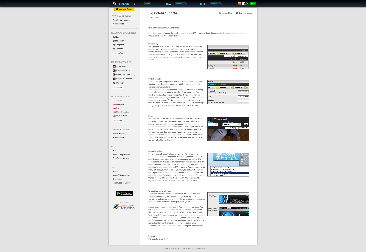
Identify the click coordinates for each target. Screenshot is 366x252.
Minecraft (120, 83)
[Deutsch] (146, 3)
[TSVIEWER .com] (114, 3)
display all (118, 87)
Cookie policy (201, 248)
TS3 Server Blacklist (121, 158)
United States (121, 115)
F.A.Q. (115, 150)
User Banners (118, 137)
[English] (149, 3)
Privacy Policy (188, 248)
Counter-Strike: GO (123, 70)
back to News (227, 13)
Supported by (124, 203)
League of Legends (124, 78)
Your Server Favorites (121, 20)
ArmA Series (121, 66)
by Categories (118, 44)
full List (116, 37)
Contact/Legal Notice (121, 154)
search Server (119, 53)
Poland (119, 108)
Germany (120, 104)
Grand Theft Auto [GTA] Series (127, 74)
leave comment (245, 13)
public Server (118, 40)
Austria (119, 100)
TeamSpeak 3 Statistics (123, 182)
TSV (253, 3)
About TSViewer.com (121, 175)
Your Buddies (118, 23)
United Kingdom (122, 112)
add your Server (126, 9)
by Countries (118, 48)
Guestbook (117, 179)
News (115, 171)
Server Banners (119, 133)
